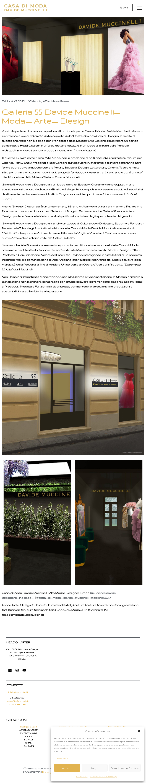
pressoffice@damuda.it (17, 701)
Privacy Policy (50, 772)
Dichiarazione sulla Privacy (103, 776)
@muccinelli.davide (103, 592)
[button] (139, 731)
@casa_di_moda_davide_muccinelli (62, 597)
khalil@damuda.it (28, 727)
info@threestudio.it (17, 704)
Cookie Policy (82, 776)
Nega (94, 768)
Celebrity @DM (39, 101)
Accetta (67, 768)
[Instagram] (17, 670)
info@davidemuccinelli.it (17, 692)
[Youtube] (24, 670)
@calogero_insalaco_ (18, 597)
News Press (60, 101)
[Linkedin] (10, 670)
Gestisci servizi (62, 758)
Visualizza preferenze (125, 768)
